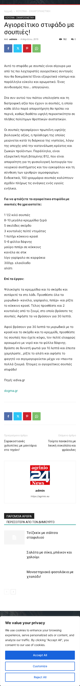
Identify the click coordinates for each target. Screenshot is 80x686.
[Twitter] (18, 48)
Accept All (40, 655)
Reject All (40, 677)
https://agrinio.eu (40, 496)
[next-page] (13, 591)
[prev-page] (6, 591)
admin (13, 39)
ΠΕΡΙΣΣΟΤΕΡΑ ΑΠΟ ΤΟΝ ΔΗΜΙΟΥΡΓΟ (31, 522)
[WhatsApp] (36, 48)
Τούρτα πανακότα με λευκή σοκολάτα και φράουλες (62, 445)
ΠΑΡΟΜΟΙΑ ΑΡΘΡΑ (19, 516)
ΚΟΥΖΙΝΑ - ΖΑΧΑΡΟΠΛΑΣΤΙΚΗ (33, 11)
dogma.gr (11, 391)
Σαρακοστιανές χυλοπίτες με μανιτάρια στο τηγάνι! (20, 445)
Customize (40, 666)
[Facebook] (8, 48)
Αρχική (8, 11)
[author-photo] (40, 485)
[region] (40, 651)
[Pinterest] (27, 48)
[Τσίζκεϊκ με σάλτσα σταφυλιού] (14, 537)
